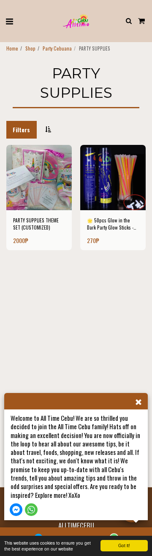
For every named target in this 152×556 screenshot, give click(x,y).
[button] (9, 20)
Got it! (124, 545)
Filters (21, 129)
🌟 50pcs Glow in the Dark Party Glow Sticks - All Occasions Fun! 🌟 (110, 224)
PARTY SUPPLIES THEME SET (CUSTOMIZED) (36, 224)
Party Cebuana (57, 48)
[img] (39, 177)
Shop (30, 48)
